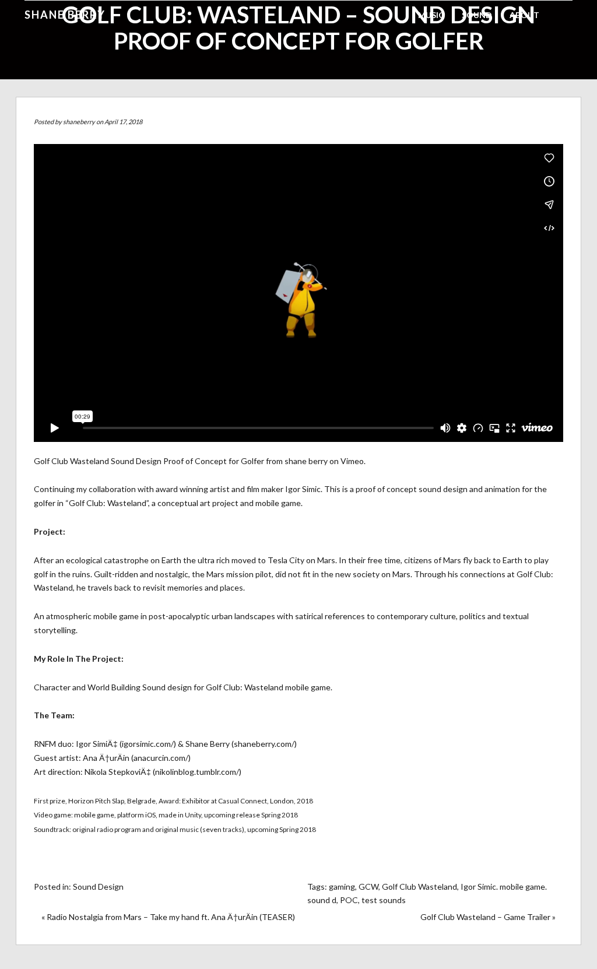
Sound (477, 15)
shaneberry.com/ (264, 744)
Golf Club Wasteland (419, 886)
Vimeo (352, 461)
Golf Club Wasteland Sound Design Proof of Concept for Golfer (149, 461)
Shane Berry (65, 14)
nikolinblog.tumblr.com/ (197, 772)
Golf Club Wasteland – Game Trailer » (488, 917)
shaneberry (79, 121)
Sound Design (98, 886)
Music (431, 15)
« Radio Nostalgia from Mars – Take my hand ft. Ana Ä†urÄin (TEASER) (168, 917)
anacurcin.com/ (161, 758)
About (524, 15)
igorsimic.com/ (148, 744)
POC (349, 900)
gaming (342, 886)
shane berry (306, 461)
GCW (368, 886)
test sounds (383, 900)
